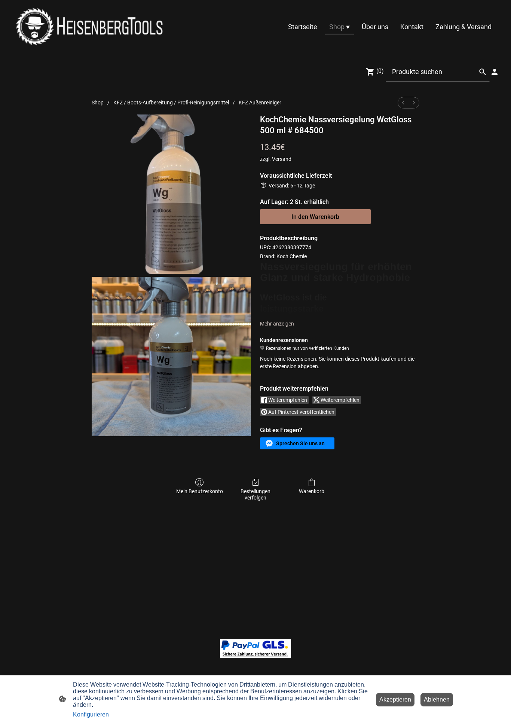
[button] (297, 443)
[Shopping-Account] (494, 71)
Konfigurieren (91, 714)
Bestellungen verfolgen (255, 494)
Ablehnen (437, 699)
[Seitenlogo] (89, 26)
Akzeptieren (395, 699)
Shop (98, 103)
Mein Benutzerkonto (199, 491)
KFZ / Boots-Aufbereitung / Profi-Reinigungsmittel (171, 103)
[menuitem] (403, 102)
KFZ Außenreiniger (260, 103)
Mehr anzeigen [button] (277, 324)
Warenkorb (311, 491)
